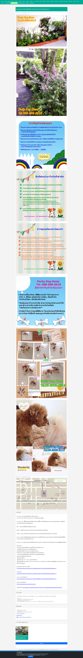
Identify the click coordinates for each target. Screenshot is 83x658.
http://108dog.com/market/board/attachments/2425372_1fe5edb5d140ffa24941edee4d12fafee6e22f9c (42, 587)
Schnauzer (66, 1)
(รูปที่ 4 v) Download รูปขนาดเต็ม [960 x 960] (23, 169)
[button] (41, 643)
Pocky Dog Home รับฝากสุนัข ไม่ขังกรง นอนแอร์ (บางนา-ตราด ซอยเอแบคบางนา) (21, 637)
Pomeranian (52, 1)
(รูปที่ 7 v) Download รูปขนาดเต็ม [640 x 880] (23, 327)
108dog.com (21, 649)
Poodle (56, 1)
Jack (34, 1)
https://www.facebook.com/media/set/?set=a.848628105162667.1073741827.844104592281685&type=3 (36, 568)
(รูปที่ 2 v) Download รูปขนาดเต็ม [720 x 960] (23, 47)
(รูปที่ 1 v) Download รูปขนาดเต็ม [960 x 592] (23, 14)
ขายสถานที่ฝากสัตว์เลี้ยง (28, 649)
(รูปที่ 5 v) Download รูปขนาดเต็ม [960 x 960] (23, 222)
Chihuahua (20, 1)
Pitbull (48, 1)
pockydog (24, 610)
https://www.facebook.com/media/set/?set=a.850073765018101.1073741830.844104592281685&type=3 (36, 573)
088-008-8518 (20, 615)
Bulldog (16, 1)
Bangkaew (9, 1)
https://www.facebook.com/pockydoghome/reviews (26, 584)
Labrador (37, 1)
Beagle (13, 1)
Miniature (44, 1)
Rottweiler (62, 1)
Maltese (40, 1)
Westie (78, 1)
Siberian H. (70, 1)
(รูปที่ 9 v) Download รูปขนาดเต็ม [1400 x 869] (23, 476)
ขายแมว (5, 1)
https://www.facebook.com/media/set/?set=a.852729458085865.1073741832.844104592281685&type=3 (36, 578)
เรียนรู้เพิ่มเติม (43, 655)
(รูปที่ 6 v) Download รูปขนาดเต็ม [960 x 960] (23, 274)
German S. (27, 1)
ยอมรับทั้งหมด (31, 656)
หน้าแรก (2, 1)
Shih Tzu (74, 1)
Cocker (24, 1)
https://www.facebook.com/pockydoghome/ (24, 617)
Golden (31, 1)
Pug (58, 1)
